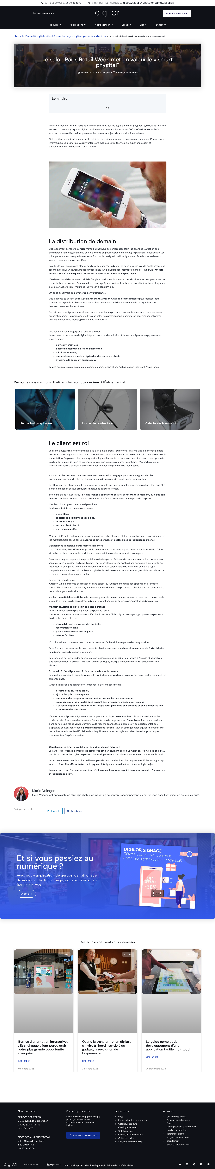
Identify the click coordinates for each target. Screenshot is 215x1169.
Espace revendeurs (43, 13)
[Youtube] (180, 1164)
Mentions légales (94, 1165)
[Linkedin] (201, 1164)
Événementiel (130, 72)
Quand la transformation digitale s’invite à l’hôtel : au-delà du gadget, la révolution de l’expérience (106, 1047)
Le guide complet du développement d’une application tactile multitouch (168, 1045)
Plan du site (70, 1165)
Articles (119, 72)
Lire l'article (24, 1060)
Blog (142, 24)
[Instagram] (187, 1164)
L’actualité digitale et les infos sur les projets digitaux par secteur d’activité (65, 36)
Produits (53, 24)
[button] (54, 811)
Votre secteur (102, 24)
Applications (76, 24)
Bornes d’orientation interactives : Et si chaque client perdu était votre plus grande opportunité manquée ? (43, 1047)
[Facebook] (194, 1164)
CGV (80, 1165)
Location (126, 24)
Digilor (159, 24)
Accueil (19, 36)
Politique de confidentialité (118, 1165)
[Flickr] (208, 1164)
